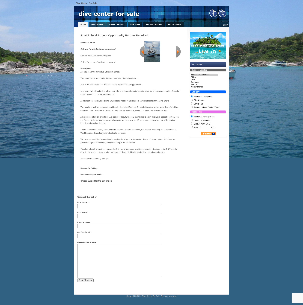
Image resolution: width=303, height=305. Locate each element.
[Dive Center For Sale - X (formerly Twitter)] (222, 17)
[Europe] (204, 84)
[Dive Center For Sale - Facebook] (213, 17)
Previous (142, 52)
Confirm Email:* (84, 232)
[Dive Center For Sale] (112, 15)
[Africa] (204, 77)
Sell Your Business (154, 24)
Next (178, 52)
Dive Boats (135, 24)
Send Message (85, 280)
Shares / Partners (117, 24)
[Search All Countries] (204, 75)
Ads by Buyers (174, 24)
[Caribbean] (204, 82)
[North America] (204, 87)
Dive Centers (97, 24)
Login (225, 25)
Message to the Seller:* (87, 242)
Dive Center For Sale (151, 296)
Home (83, 24)
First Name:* (83, 202)
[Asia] (204, 79)
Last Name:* (83, 212)
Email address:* (84, 222)
